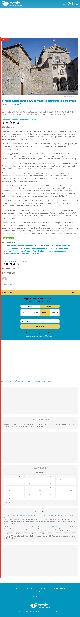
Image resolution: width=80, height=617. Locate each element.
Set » (9, 502)
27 (40, 494)
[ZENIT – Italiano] (22, 3)
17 (9, 491)
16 (71, 487)
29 (60, 494)
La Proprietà (38, 588)
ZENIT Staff (24, 120)
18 (19, 491)
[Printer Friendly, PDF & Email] (8, 238)
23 (71, 491)
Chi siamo (16, 588)
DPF (22, 588)
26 (29, 494)
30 (71, 494)
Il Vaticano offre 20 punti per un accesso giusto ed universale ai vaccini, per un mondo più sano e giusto (35, 515)
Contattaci (40, 592)
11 (19, 487)
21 (50, 491)
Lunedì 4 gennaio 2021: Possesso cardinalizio (18, 534)
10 (9, 487)
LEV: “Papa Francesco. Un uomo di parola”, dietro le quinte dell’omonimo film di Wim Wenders (32, 527)
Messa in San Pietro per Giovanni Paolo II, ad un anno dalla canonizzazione (36, 251)
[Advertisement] (40, 22)
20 (40, 491)
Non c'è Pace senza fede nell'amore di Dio (22, 253)
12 (29, 487)
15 (60, 487)
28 (50, 494)
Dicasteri (4, 40)
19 (29, 491)
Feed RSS (41, 511)
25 (19, 494)
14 (50, 487)
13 (40, 487)
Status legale (53, 588)
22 (60, 491)
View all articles (8, 285)
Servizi (45, 588)
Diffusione (28, 588)
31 (9, 498)
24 (9, 494)
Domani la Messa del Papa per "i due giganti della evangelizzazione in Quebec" (37, 248)
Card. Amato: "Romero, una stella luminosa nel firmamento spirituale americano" (38, 246)
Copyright (62, 588)
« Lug (5, 502)
